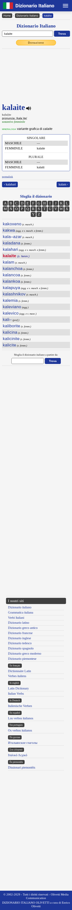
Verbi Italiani (16, 617)
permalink (7, 176)
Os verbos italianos (20, 730)
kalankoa (11, 281)
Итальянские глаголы (22, 742)
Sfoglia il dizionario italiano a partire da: (36, 354)
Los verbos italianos (20, 718)
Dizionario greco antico (23, 628)
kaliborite (11, 326)
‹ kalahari (10, 184)
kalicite (9, 345)
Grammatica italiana (20, 612)
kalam (8, 262)
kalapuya (11, 287)
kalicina (10, 332)
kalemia (10, 300)
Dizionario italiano (19, 607)
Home (7, 15)
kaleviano (12, 306)
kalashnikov (14, 294)
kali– (7, 319)
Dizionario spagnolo (21, 648)
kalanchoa (13, 268)
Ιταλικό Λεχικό (17, 755)
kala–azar (12, 236)
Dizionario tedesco (20, 643)
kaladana (11, 243)
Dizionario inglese (19, 638)
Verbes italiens (17, 676)
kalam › (63, 184)
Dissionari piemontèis (21, 767)
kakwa (9, 230)
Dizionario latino (18, 622)
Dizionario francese (20, 633)
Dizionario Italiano (27, 15)
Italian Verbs (16, 693)
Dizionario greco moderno (24, 653)
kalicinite (11, 338)
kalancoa (11, 275)
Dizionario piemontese (22, 658)
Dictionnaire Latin (19, 671)
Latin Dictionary (18, 688)
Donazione (36, 42)
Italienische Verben (20, 706)
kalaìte (48, 15)
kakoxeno (12, 224)
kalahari (10, 249)
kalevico (11, 313)
